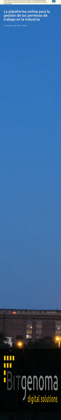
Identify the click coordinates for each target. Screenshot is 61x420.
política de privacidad (41, 0)
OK (53, 1)
